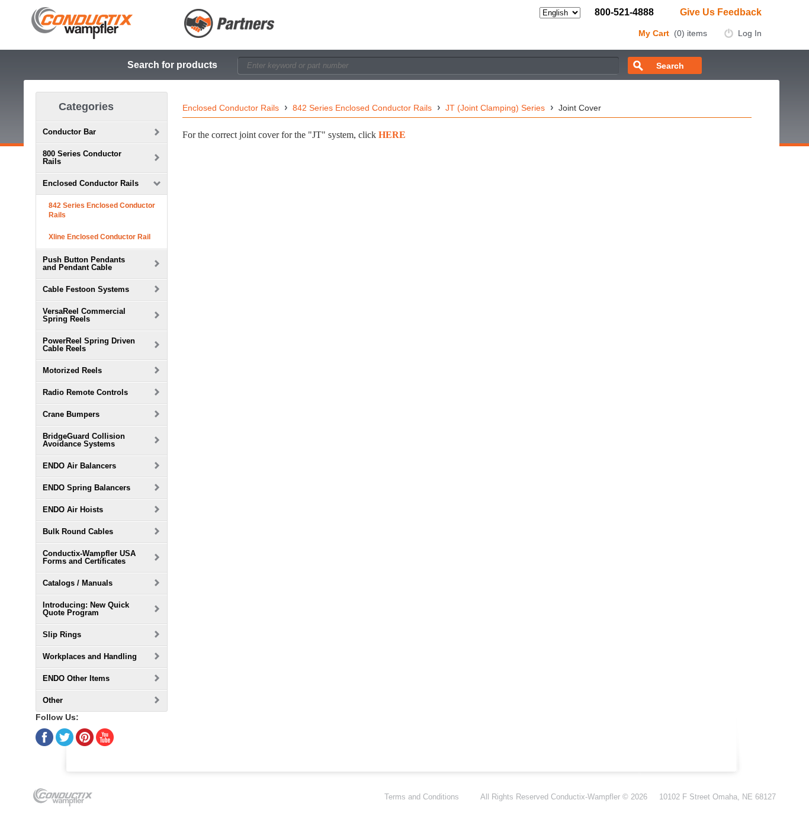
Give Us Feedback (721, 12)
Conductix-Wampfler (585, 796)
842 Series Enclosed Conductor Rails (102, 210)
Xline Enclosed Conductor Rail (99, 237)
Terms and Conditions (421, 796)
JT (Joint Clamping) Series (495, 108)
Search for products (172, 65)
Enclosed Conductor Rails (230, 108)
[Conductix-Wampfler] (153, 22)
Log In (750, 33)
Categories (86, 107)
